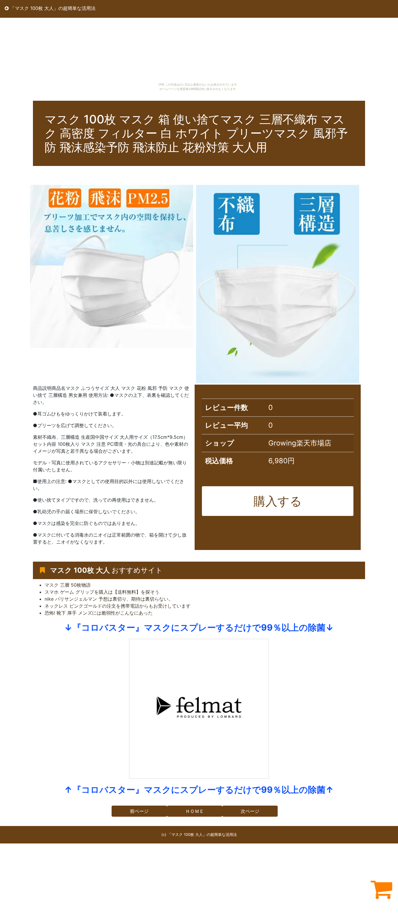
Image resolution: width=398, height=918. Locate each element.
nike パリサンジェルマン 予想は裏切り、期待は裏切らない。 (109, 599)
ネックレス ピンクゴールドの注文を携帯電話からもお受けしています (118, 606)
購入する (277, 501)
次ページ (250, 811)
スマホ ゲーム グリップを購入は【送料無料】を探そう (102, 592)
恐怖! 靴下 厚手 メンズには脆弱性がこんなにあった (99, 613)
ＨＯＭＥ (194, 811)
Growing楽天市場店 (299, 443)
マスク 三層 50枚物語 (68, 585)
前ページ (139, 811)
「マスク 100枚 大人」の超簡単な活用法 (52, 8)
